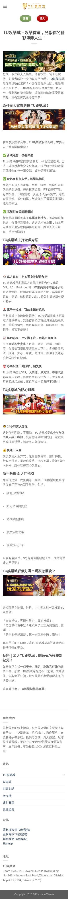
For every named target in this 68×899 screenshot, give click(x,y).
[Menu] (5, 6)
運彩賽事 (8, 802)
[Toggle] (63, 775)
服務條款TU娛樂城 (15, 834)
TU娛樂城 (55, 78)
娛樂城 (7, 781)
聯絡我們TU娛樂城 (15, 838)
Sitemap (8, 843)
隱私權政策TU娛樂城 (16, 829)
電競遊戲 (8, 809)
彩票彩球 (8, 788)
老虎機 (7, 795)
